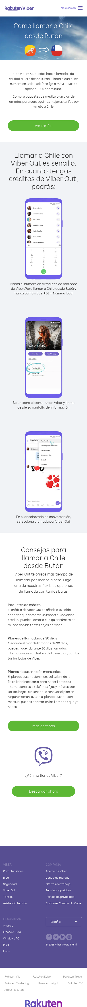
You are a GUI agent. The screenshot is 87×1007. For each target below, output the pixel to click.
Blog (6, 877)
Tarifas (7, 896)
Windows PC (11, 938)
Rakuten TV (75, 983)
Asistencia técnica (15, 903)
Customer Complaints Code (63, 903)
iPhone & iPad (12, 932)
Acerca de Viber (56, 871)
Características (13, 871)
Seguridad (10, 884)
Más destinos (43, 725)
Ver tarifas (43, 125)
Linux (6, 951)
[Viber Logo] (19, 9)
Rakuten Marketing (16, 983)
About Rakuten (14, 989)
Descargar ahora (43, 791)
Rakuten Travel (73, 976)
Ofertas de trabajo (58, 884)
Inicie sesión (68, 8)
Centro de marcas (57, 877)
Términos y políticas (58, 890)
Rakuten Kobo (42, 976)
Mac (6, 944)
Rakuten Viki (12, 976)
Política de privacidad (60, 896)
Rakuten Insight (48, 983)
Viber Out (9, 890)
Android (8, 925)
